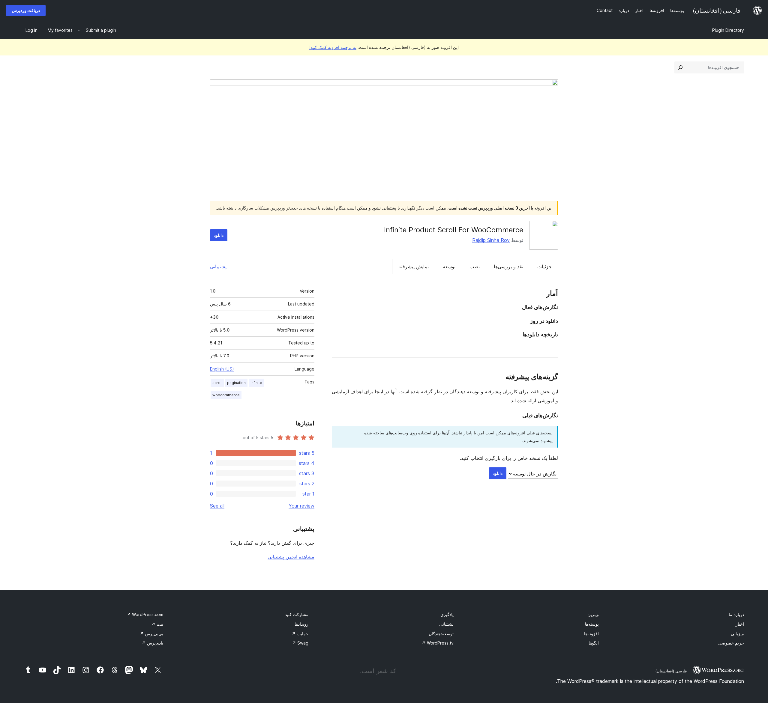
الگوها (594, 642)
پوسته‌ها (592, 624)
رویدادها (301, 624)
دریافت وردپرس (26, 10)
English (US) (222, 368)
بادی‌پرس (152, 642)
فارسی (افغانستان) (671, 671)
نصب (475, 267)
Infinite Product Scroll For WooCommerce (453, 229)
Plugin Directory (728, 30)
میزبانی (737, 633)
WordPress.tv (438, 642)
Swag (300, 642)
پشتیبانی (218, 267)
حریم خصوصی (731, 642)
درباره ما (736, 614)
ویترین (593, 614)
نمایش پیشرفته (413, 267)
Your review (301, 506)
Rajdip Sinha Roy (491, 240)
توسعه (449, 267)
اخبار (740, 624)
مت (157, 624)
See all (217, 506)
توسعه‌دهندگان (441, 633)
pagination (236, 382)
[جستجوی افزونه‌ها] (680, 67)
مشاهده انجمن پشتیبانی (291, 557)
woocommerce (226, 395)
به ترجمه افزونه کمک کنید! (332, 47)
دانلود (219, 235)
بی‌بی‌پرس (151, 633)
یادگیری (447, 614)
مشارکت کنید (296, 614)
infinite (256, 382)
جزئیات (544, 267)
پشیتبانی (446, 624)
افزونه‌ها (591, 633)
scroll (217, 382)
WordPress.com (145, 614)
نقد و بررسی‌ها (508, 267)
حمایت (300, 633)
